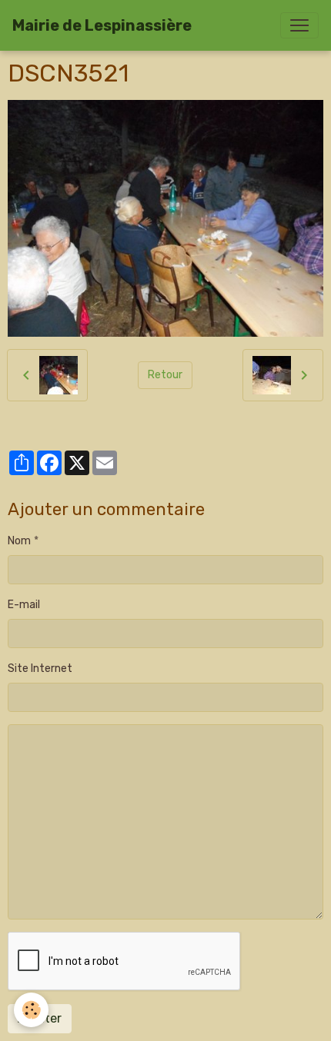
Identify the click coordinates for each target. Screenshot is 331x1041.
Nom (19, 540)
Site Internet (40, 668)
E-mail (24, 604)
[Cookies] (31, 1010)
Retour (165, 374)
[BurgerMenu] (299, 25)
